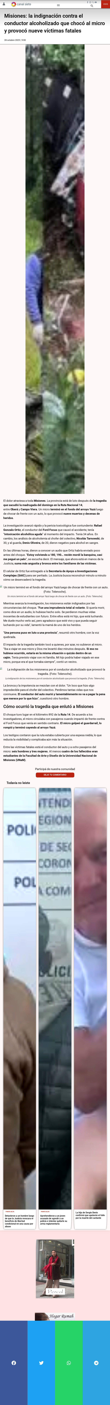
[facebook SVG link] (88, 2)
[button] (14, 1363)
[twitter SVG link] (93, 2)
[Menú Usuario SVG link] (4, 4)
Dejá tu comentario (55, 775)
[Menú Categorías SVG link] (58, 6)
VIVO (105, 4)
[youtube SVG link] (96, 2)
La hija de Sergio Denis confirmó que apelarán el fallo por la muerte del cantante (90, 1215)
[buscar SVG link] (92, 6)
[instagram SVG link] (90, 2)
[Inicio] (21, 4)
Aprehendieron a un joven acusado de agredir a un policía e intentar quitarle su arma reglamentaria (53, 1220)
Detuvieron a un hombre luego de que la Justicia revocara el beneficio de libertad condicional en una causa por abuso (19, 1221)
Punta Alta (10, 1211)
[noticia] (19, 999)
